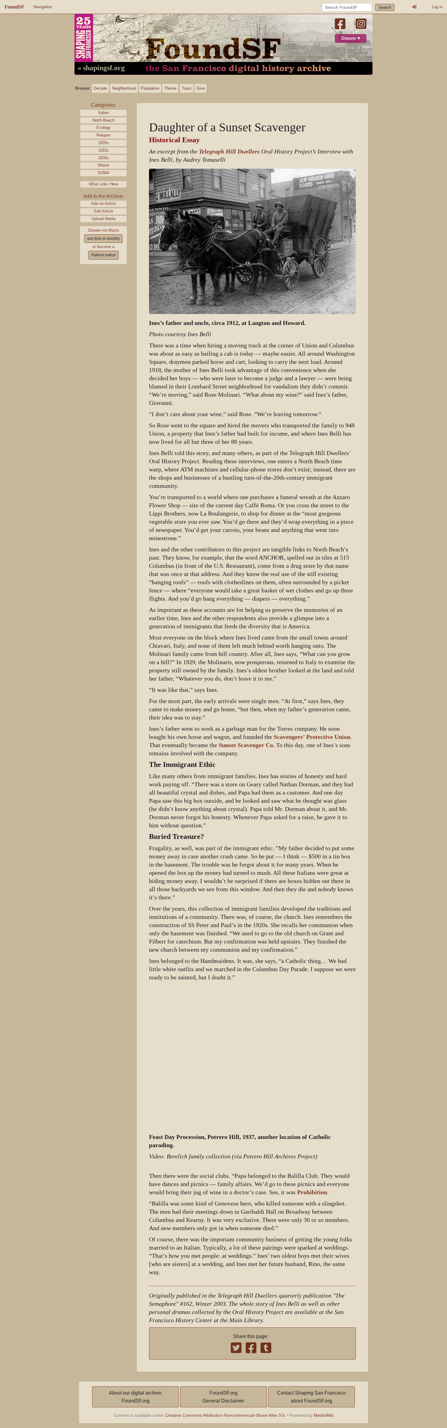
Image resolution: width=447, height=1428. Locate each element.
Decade (100, 88)
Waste (103, 165)
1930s (103, 158)
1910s (103, 150)
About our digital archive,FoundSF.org (135, 1396)
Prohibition (312, 1192)
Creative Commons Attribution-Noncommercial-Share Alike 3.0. (225, 1415)
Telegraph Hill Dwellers (229, 151)
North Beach (103, 120)
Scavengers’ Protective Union (312, 736)
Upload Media (104, 218)
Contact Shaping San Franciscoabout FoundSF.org (311, 1396)
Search (385, 7)
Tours (187, 88)
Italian (103, 112)
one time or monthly (103, 238)
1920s (103, 142)
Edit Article (103, 211)
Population (150, 88)
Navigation (42, 7)
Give (200, 88)
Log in (437, 7)
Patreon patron (103, 255)
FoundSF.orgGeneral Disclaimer (223, 1396)
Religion (103, 135)
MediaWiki (324, 1415)
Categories (103, 105)
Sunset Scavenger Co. (247, 745)
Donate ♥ (350, 38)
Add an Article (103, 203)
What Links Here (103, 184)
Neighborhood (124, 88)
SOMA (103, 173)
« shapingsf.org (101, 68)
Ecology (103, 127)
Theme (170, 88)
